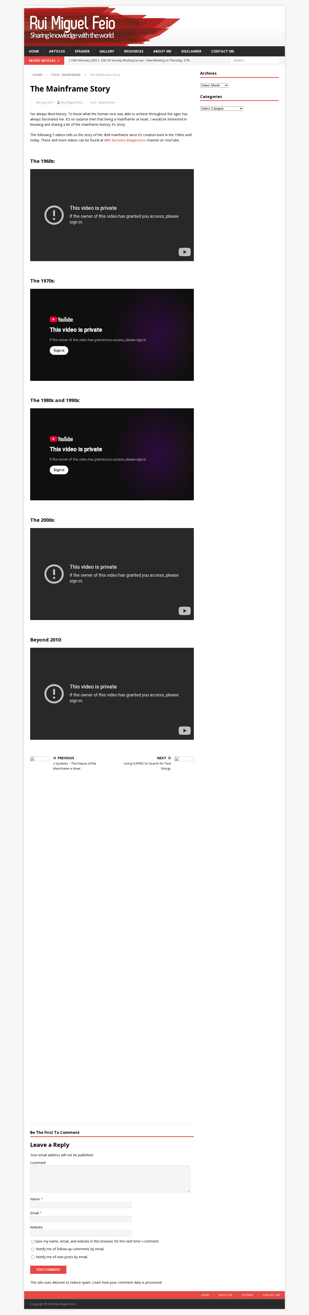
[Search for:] (255, 60)
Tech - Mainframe (102, 102)
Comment (38, 1162)
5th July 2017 (45, 102)
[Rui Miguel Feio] (154, 43)
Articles (57, 51)
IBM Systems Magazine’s (125, 140)
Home (34, 51)
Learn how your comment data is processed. (127, 1282)
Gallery (106, 51)
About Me (162, 51)
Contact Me (222, 51)
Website (36, 1227)
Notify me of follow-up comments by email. (70, 1249)
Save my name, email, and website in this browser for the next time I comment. (97, 1241)
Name (35, 1199)
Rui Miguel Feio (72, 102)
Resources (133, 51)
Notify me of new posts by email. (62, 1257)
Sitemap (247, 1295)
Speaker (82, 51)
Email (35, 1213)
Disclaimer (191, 51)
